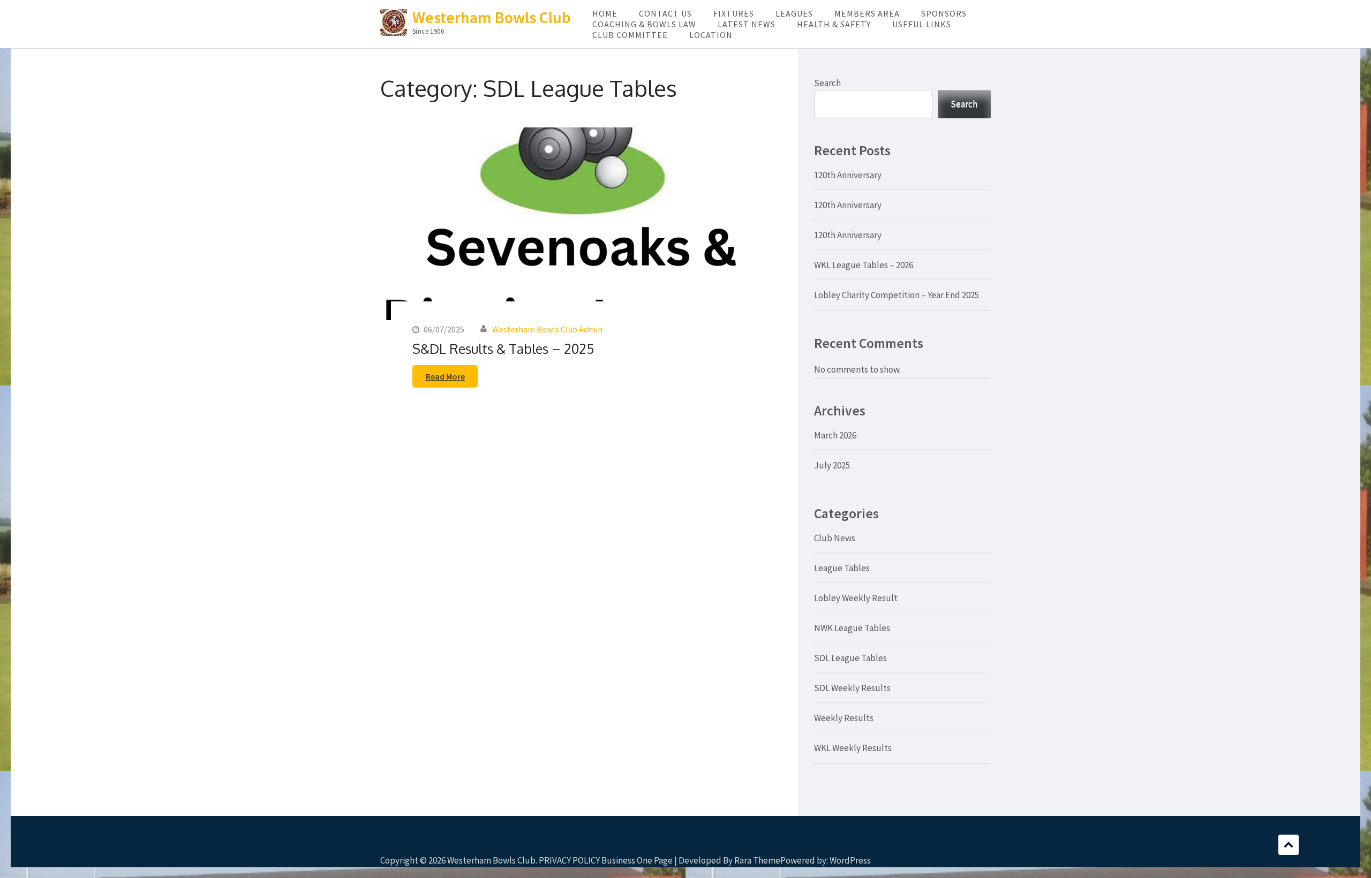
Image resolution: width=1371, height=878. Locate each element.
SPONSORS (944, 13)
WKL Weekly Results (853, 748)
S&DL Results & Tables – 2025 (503, 348)
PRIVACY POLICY (569, 860)
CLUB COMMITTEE (630, 34)
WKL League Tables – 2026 (863, 265)
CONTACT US (665, 13)
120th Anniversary (848, 175)
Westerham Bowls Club (491, 17)
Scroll (1288, 845)
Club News (834, 538)
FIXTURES (733, 13)
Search (827, 83)
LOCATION (711, 34)
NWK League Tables (852, 628)
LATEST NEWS (746, 24)
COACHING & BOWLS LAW (644, 24)
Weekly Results (843, 718)
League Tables (842, 568)
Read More (445, 376)
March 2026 (835, 435)
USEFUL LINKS (921, 24)
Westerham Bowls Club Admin (547, 329)
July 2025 (832, 465)
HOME (604, 13)
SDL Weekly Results (852, 688)
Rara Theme (757, 860)
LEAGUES (794, 13)
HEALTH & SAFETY (834, 24)
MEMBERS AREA (867, 13)
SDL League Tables (850, 658)
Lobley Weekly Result (856, 598)
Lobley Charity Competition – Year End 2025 (896, 295)
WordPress (850, 860)
